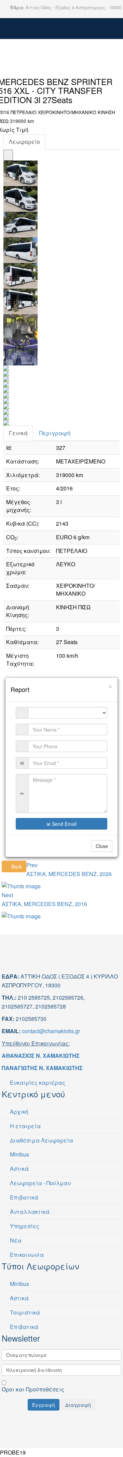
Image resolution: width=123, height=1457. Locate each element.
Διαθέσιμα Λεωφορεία (41, 1140)
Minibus (19, 1154)
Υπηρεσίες (24, 1226)
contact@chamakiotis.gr (51, 1031)
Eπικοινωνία (26, 1255)
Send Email (64, 823)
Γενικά (18, 433)
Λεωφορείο (24, 141)
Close (102, 846)
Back (16, 866)
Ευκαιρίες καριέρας (37, 1082)
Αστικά (19, 1168)
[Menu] (36, 33)
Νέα (15, 1240)
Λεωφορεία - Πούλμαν (40, 1183)
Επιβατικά (23, 1197)
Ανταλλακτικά (29, 1212)
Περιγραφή (54, 433)
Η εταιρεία (25, 1126)
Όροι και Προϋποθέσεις (33, 1389)
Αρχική (18, 1111)
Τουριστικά (24, 1312)
